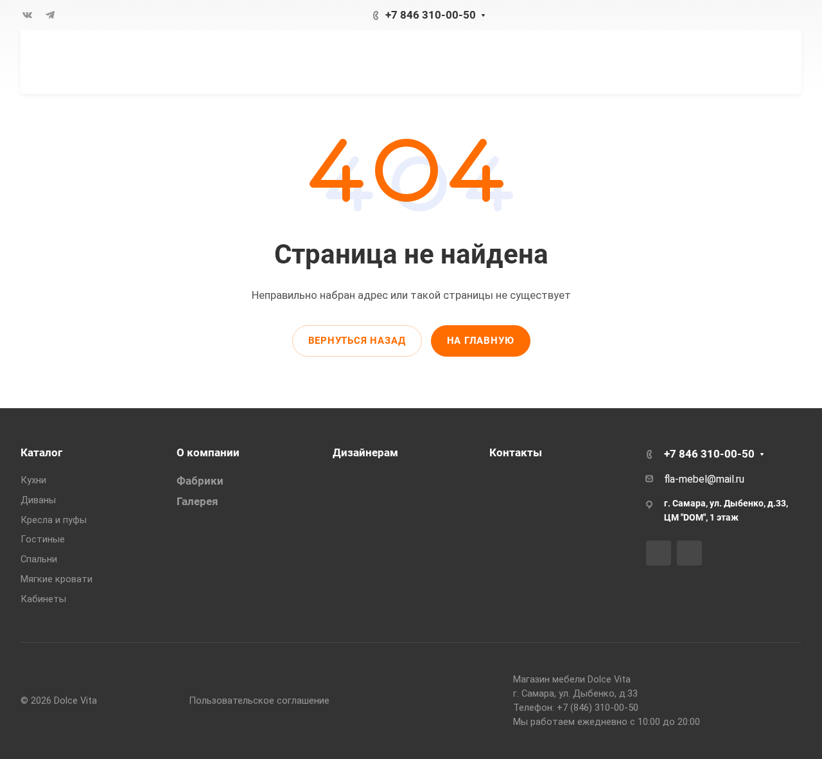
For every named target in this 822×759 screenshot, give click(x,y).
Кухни (33, 480)
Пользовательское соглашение (259, 700)
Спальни (39, 559)
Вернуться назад (357, 340)
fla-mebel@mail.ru (704, 479)
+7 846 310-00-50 (430, 14)
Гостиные (43, 539)
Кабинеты (43, 599)
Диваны (38, 500)
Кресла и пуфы (54, 520)
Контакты (515, 452)
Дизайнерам (365, 452)
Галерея (197, 501)
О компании (208, 452)
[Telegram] (50, 14)
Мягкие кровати (56, 579)
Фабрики (200, 480)
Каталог (41, 452)
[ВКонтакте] (27, 14)
